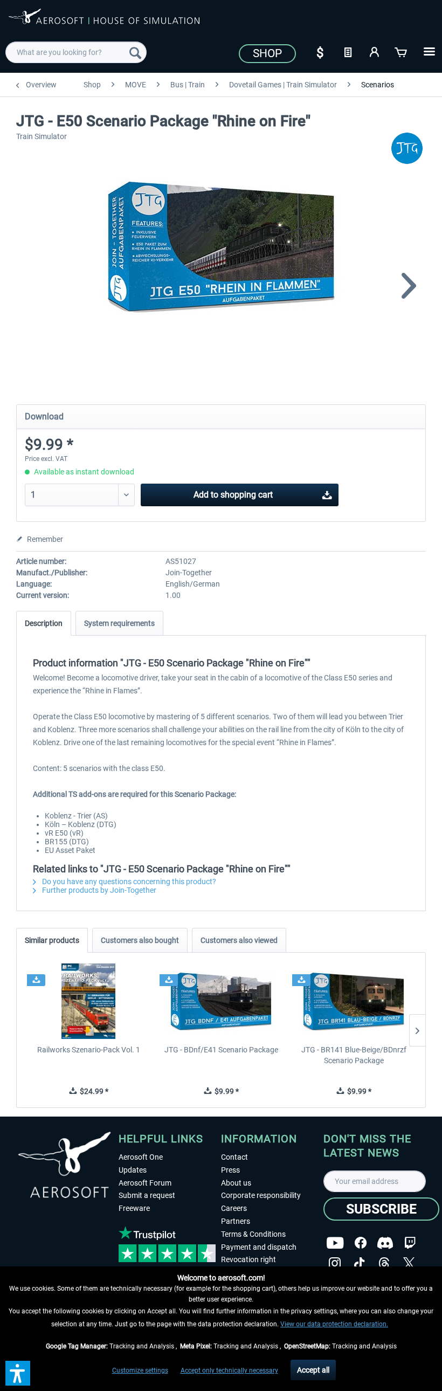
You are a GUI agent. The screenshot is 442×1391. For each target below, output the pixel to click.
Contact (234, 1157)
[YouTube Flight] (335, 1243)
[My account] (374, 51)
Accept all (313, 1370)
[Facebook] (361, 1243)
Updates (133, 1170)
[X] (409, 1263)
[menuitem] (76, 52)
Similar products (52, 940)
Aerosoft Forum (145, 1183)
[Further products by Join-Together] (407, 148)
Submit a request (147, 1195)
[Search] (135, 52)
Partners (235, 1221)
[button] (17, 1373)
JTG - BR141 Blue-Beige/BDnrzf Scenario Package (353, 1055)
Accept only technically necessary (229, 1370)
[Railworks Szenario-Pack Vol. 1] (88, 1001)
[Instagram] (335, 1263)
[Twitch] (410, 1243)
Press (230, 1170)
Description (44, 623)
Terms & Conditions (253, 1234)
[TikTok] (359, 1263)
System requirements (119, 623)
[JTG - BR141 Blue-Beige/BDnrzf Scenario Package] (354, 1001)
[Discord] (385, 1243)
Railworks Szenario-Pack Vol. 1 (88, 1049)
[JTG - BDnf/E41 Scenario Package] (221, 1001)
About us (236, 1183)
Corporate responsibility (261, 1195)
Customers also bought (140, 940)
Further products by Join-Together (98, 890)
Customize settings (140, 1370)
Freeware (134, 1208)
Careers (234, 1208)
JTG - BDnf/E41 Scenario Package (221, 1049)
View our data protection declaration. (334, 1324)
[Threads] (384, 1263)
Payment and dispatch (258, 1247)
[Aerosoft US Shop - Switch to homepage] (104, 23)
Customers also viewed (239, 940)
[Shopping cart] (401, 51)
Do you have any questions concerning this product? (128, 881)
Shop (267, 53)
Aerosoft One (141, 1157)
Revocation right (248, 1259)
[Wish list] (347, 51)
